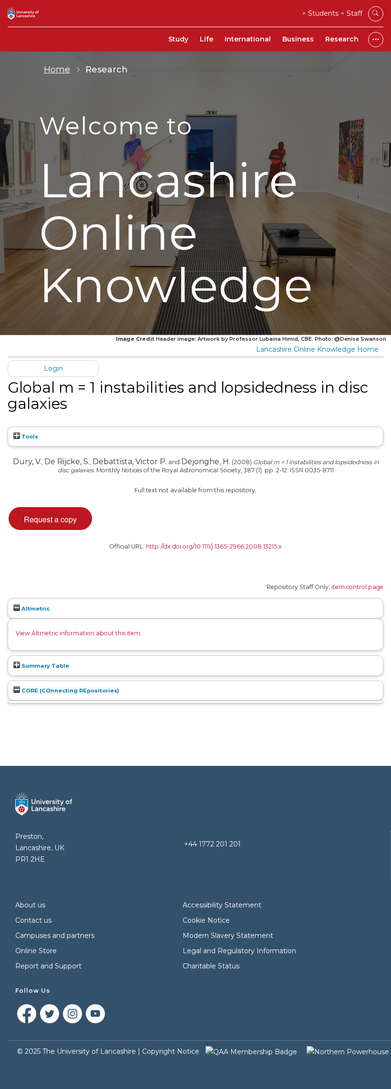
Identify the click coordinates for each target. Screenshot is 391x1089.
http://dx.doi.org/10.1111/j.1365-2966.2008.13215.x (214, 546)
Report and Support (48, 966)
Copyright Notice (170, 1051)
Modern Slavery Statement (228, 935)
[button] (50, 518)
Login (53, 368)
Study (178, 39)
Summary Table (44, 665)
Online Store (36, 951)
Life (206, 39)
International (248, 39)
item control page (357, 586)
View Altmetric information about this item (78, 633)
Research (342, 39)
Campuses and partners (54, 935)
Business (298, 39)
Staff (354, 13)
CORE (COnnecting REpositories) (69, 690)
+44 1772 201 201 (212, 844)
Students (323, 13)
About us (30, 905)
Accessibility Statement (222, 905)
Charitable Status (211, 966)
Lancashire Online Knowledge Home (317, 349)
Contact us (33, 920)
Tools (29, 436)
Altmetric (35, 608)
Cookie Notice (206, 920)
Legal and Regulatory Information (239, 951)
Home (57, 69)
